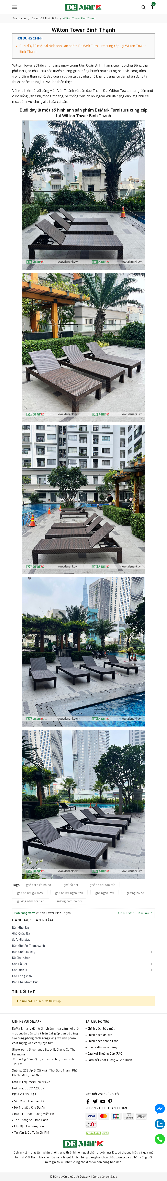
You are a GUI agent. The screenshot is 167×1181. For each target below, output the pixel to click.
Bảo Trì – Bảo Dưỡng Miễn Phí (34, 1114)
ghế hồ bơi (71, 885)
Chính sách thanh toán (103, 1041)
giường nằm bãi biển (31, 901)
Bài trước (128, 913)
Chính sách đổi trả (100, 1035)
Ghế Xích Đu (20, 970)
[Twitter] (95, 1101)
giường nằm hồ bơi (69, 901)
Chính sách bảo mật (101, 1029)
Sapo (113, 1176)
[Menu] (14, 7)
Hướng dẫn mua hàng (102, 1047)
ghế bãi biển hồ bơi (39, 885)
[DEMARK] (83, 7)
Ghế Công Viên (22, 976)
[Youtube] (102, 1101)
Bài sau (144, 913)
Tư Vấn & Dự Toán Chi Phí (31, 1133)
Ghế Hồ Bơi (19, 964)
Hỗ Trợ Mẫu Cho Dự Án (29, 1108)
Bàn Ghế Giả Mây (23, 952)
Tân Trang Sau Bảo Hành (31, 1120)
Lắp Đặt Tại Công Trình (30, 1126)
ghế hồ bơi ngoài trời (69, 893)
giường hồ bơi (135, 893)
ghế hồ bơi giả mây (30, 893)
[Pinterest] (110, 1101)
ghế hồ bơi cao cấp (102, 885)
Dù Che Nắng (21, 958)
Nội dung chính (29, 38)
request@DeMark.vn (36, 1082)
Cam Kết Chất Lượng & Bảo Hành (110, 1060)
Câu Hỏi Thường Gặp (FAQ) (105, 1054)
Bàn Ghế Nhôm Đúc (25, 982)
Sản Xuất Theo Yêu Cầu (30, 1101)
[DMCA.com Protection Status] (98, 1133)
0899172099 (34, 1088)
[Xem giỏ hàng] (151, 7)
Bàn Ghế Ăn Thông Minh (28, 946)
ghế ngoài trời (104, 893)
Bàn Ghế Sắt (20, 928)
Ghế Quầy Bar (21, 934)
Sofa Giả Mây (21, 940)
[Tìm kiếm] (144, 7)
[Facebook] (88, 1101)
